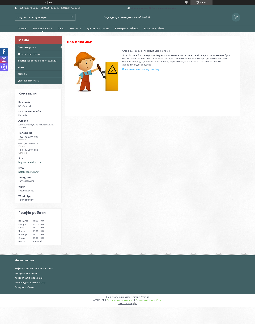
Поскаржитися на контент (120, 300)
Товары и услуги (42, 28)
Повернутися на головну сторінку (140, 69)
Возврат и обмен (154, 28)
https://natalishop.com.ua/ (31, 162)
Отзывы (22, 73)
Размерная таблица (126, 28)
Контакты (75, 28)
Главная (22, 28)
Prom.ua (145, 297)
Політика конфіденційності (149, 300)
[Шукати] (72, 17)
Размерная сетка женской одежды (37, 60)
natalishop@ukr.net (28, 171)
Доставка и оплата (98, 28)
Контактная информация (28, 277)
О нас (61, 28)
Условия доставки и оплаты (30, 282)
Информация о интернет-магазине (34, 268)
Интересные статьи (29, 54)
